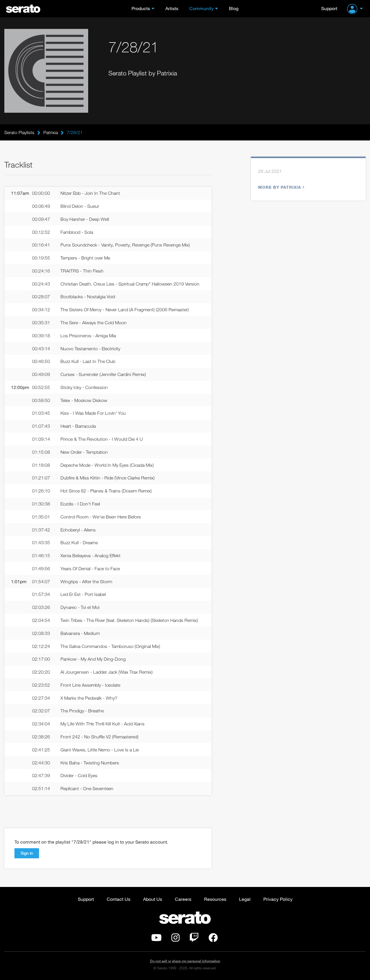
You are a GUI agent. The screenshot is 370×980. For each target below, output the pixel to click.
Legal (245, 899)
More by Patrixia (279, 187)
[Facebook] (213, 939)
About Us (152, 899)
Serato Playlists (19, 132)
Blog (233, 8)
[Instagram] (175, 939)
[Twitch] (194, 939)
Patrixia (50, 132)
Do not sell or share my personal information (185, 961)
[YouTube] (156, 939)
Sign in (27, 853)
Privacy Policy (278, 899)
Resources (215, 899)
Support (329, 8)
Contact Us (118, 899)
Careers (183, 899)
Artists (171, 8)
